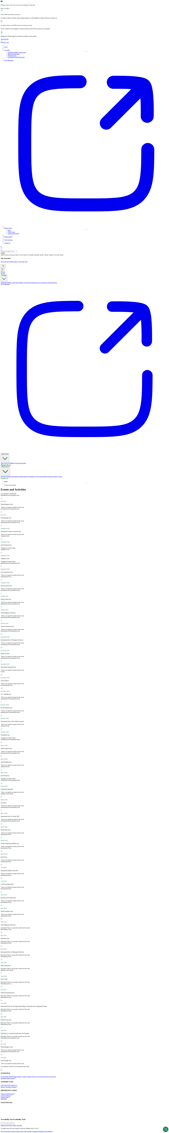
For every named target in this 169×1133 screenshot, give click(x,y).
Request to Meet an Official (49, 476)
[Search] (1, 248)
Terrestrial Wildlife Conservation (17, 52)
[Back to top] (1, 1070)
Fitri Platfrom (31, 476)
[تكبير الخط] (5, 1123)
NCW (3, 274)
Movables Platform (6, 476)
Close (2, 253)
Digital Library (13, 261)
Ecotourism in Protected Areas (16, 57)
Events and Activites (13, 233)
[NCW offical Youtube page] (84, 1116)
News (9, 230)
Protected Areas (12, 55)
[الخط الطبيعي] (9, 1123)
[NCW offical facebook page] (84, 1114)
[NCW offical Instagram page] (84, 1110)
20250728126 (4, 39)
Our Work (4, 275)
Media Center (5, 454)
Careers (60, 476)
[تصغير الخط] (12, 1123)
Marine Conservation (13, 54)
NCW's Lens (11, 232)
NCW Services (5, 261)
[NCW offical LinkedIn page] (84, 1108)
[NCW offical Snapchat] (84, 1112)
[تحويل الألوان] (2, 1123)
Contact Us (4, 478)
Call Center (21, 261)
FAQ (26, 261)
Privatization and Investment (19, 476)
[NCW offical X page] (84, 1106)
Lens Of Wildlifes (9, 463)
